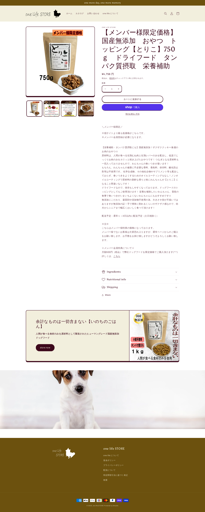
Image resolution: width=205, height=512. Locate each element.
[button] (165, 13)
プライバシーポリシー (113, 465)
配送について (109, 470)
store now (45, 348)
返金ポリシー (109, 460)
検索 (105, 480)
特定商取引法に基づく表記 (115, 475)
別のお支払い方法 (132, 114)
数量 (104, 83)
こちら (116, 256)
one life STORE (98, 505)
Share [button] (108, 295)
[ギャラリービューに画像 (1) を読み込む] (34, 108)
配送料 (112, 78)
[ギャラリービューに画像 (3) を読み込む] (69, 108)
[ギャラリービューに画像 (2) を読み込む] (51, 108)
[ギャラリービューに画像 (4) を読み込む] (86, 108)
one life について (111, 455)
